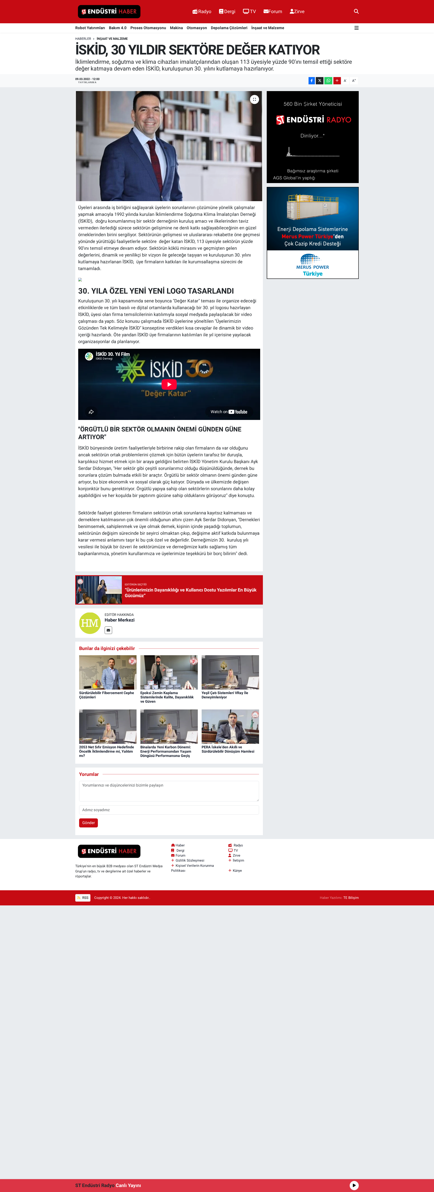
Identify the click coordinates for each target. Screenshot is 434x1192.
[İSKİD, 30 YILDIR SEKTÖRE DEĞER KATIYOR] (169, 146)
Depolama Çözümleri (229, 28)
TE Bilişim (351, 898)
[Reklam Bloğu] (313, 136)
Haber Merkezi (119, 620)
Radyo (204, 11)
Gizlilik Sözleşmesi (190, 860)
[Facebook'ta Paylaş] (312, 81)
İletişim (238, 860)
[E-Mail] (108, 630)
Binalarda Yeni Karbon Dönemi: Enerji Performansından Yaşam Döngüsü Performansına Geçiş (165, 751)
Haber (180, 845)
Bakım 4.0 (118, 28)
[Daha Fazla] (337, 81)
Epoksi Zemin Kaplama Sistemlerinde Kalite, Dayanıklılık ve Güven (167, 697)
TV (253, 11)
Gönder (88, 822)
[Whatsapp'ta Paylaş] (328, 81)
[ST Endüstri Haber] (109, 11)
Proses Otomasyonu (148, 28)
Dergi (229, 11)
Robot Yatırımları (90, 28)
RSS (84, 898)
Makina (176, 28)
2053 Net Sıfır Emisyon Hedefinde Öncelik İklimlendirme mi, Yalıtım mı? (106, 751)
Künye (237, 871)
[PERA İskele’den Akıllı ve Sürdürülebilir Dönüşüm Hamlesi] (230, 726)
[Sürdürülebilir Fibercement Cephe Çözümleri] (108, 672)
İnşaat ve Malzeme (267, 28)
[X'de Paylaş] (319, 81)
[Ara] (356, 11)
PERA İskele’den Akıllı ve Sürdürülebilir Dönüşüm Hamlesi (228, 749)
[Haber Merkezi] (90, 623)
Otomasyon (197, 28)
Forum (275, 11)
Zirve (299, 11)
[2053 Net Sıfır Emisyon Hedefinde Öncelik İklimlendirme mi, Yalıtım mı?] (108, 726)
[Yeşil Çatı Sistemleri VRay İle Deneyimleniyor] (230, 672)
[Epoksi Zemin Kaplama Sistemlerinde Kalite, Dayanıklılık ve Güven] (169, 672)
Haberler (83, 38)
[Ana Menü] (356, 28)
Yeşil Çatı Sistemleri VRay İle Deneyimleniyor (225, 695)
